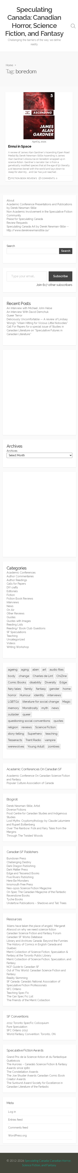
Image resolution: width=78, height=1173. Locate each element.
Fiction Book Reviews (24, 178)
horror (12, 695)
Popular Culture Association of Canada (30, 783)
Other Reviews (15, 613)
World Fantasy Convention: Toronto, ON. (31, 1034)
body (11, 676)
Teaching (12, 635)
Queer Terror (14, 315)
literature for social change (41, 701)
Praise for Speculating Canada (25, 219)
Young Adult (36, 746)
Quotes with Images (19, 620)
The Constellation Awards (22, 1071)
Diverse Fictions (16, 809)
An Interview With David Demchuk (27, 311)
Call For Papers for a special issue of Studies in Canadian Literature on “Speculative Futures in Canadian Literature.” (35, 330)
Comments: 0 (49, 178)
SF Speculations (16, 632)
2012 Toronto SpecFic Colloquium (28, 1022)
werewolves (16, 746)
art (44, 669)
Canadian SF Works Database (24, 937)
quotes (58, 721)
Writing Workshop (18, 647)
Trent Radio (33, 740)
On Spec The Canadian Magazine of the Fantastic (36, 892)
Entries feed (15, 1119)
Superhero (35, 733)
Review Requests (17, 222)
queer (26, 714)
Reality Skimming (17, 977)
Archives (12, 450)
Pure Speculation (17, 1026)
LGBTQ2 (13, 701)
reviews (27, 727)
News (10, 606)
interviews (54, 695)
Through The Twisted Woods (25, 835)
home (67, 689)
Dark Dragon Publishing (21, 865)
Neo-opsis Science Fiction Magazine (29, 888)
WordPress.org (17, 1135)
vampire (50, 740)
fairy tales (14, 689)
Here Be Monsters (18, 880)
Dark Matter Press (17, 869)
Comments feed (18, 1127)
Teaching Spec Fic (18, 992)
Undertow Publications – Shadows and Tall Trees (36, 903)
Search (11, 245)
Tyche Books (15, 899)
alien (35, 669)
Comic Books (17, 682)
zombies (53, 746)
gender (54, 689)
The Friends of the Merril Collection (28, 1000)
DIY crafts (12, 587)
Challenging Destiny (19, 862)
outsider (13, 714)
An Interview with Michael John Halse (29, 308)
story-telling (16, 733)
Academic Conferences (21, 572)
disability (35, 682)
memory (13, 708)
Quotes (11, 617)
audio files (56, 669)
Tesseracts (15, 740)
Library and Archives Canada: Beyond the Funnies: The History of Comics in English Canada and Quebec (37, 944)
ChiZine (61, 676)
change (24, 676)
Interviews (13, 602)
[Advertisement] (39, 392)
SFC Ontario (14, 989)
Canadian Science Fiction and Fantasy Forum (34, 933)
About (10, 200)
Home (9, 65)
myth (44, 708)
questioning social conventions (29, 721)
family (28, 689)
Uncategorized (16, 639)
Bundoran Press (16, 858)
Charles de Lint (43, 676)
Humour (25, 695)
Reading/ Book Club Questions (26, 628)
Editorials (12, 591)
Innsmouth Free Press (20, 884)
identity (39, 695)
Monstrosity (30, 708)
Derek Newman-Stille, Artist (23, 805)
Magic (66, 701)
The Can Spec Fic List (20, 996)
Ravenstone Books (18, 895)
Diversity (50, 682)
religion (13, 727)
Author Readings (17, 580)
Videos (11, 643)
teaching (51, 733)
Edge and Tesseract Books (23, 873)
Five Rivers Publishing (20, 877)
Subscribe (60, 276)
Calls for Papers (16, 583)
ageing (12, 669)
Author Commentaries (20, 576)
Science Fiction (45, 727)
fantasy (41, 689)
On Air (10, 609)
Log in (12, 1111)
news (55, 708)
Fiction (11, 594)
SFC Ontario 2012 (17, 1030)
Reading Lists (15, 624)
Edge (63, 682)
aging (25, 669)
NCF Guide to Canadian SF (23, 966)
